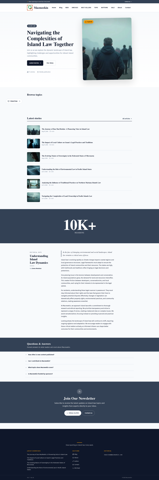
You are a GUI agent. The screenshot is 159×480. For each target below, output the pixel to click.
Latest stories (34, 63)
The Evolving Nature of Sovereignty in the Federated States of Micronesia (46, 463)
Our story (50, 63)
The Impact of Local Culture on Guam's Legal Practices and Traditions (45, 459)
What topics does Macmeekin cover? (40, 367)
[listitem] (14, 101)
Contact (128, 8)
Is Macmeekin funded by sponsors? (40, 374)
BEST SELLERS (86, 8)
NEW (67, 8)
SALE (113, 8)
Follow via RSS (74, 413)
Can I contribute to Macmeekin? (39, 361)
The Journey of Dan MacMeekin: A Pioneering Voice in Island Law (47, 454)
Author (76, 461)
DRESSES (75, 8)
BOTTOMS (104, 8)
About (120, 8)
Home (54, 8)
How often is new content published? (41, 355)
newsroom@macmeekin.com (113, 454)
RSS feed (77, 468)
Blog (60, 8)
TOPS (96, 8)
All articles (126, 119)
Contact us (127, 1)
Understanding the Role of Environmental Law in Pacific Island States (46, 468)
